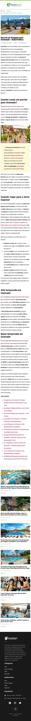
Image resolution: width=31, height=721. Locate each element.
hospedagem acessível (13, 153)
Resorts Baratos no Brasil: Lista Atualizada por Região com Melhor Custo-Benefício (15, 540)
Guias (5, 671)
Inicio (5, 666)
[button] (2, 466)
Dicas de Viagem (8, 669)
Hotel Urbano (20, 169)
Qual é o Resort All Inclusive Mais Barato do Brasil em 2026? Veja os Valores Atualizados (15, 487)
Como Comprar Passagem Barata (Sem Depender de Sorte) (13, 594)
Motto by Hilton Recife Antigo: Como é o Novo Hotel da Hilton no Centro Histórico (14, 514)
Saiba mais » (3, 493)
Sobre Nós (7, 674)
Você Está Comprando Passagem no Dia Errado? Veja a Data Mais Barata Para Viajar (15, 567)
